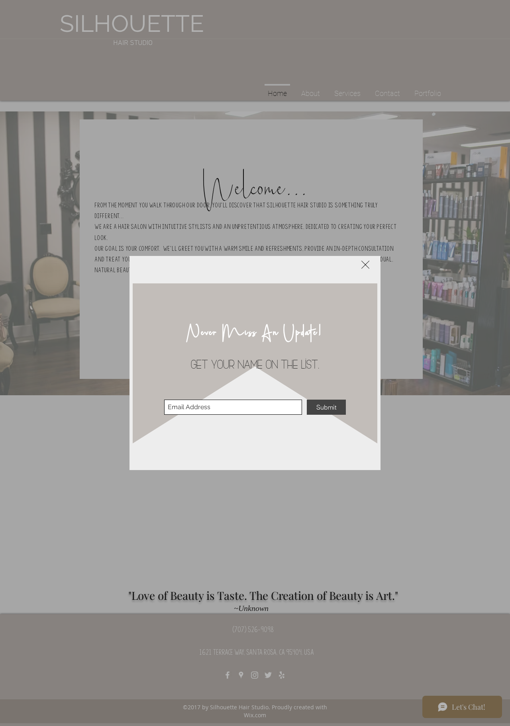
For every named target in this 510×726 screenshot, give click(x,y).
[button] (365, 265)
